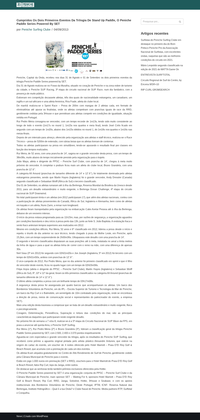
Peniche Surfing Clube (36, 29)
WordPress (42, 416)
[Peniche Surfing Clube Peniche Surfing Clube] (25, 5)
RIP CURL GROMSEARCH (155, 90)
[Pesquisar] (96, 5)
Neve (19, 416)
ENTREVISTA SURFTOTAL (155, 75)
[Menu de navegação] (102, 4)
